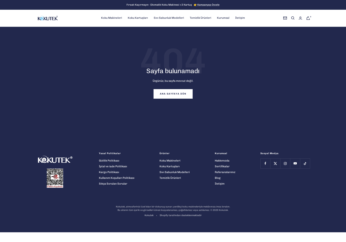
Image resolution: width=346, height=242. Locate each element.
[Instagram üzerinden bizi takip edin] (285, 163)
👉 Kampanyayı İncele (206, 4)
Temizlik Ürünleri (200, 17)
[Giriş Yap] (300, 18)
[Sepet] (308, 18)
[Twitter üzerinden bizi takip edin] (275, 163)
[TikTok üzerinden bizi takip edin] (305, 163)
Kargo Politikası (109, 172)
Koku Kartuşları (138, 17)
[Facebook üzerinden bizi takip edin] (265, 163)
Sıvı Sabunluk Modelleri (169, 17)
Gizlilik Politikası (109, 160)
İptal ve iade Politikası (113, 166)
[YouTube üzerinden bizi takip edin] (295, 163)
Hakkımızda (222, 160)
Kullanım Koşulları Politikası (116, 178)
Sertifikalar (222, 166)
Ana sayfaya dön (173, 93)
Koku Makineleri (111, 17)
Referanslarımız (225, 172)
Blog (218, 178)
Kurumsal (223, 17)
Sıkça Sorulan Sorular (113, 183)
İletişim (240, 17)
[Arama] (292, 18)
